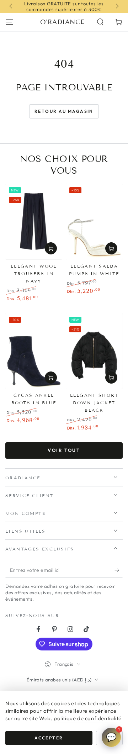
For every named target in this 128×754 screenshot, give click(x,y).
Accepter (48, 737)
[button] (100, 22)
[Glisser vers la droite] (117, 6)
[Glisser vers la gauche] (11, 6)
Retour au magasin (64, 111)
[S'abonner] (118, 570)
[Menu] (9, 22)
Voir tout (64, 450)
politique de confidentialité (88, 718)
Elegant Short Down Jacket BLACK (94, 402)
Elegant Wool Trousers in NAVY (34, 273)
